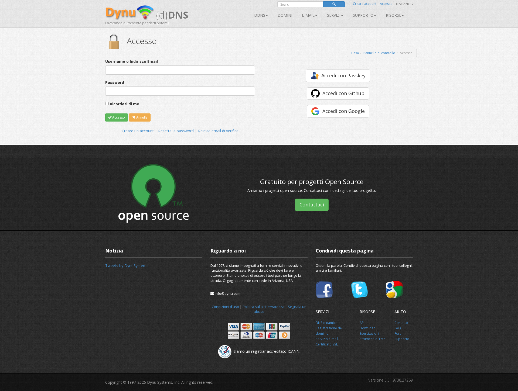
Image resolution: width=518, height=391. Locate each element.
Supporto (363, 15)
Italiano (403, 4)
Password (114, 82)
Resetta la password (176, 130)
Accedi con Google (343, 111)
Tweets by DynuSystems (126, 265)
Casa (355, 53)
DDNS (259, 15)
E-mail (308, 15)
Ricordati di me (124, 103)
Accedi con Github (343, 93)
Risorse (393, 15)
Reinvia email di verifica (218, 130)
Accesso (386, 3)
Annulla (141, 117)
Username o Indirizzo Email (131, 61)
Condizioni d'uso (225, 306)
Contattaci (311, 204)
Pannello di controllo (379, 53)
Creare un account (138, 130)
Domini (285, 15)
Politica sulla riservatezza (263, 306)
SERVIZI (333, 15)
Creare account (364, 3)
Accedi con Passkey (343, 75)
